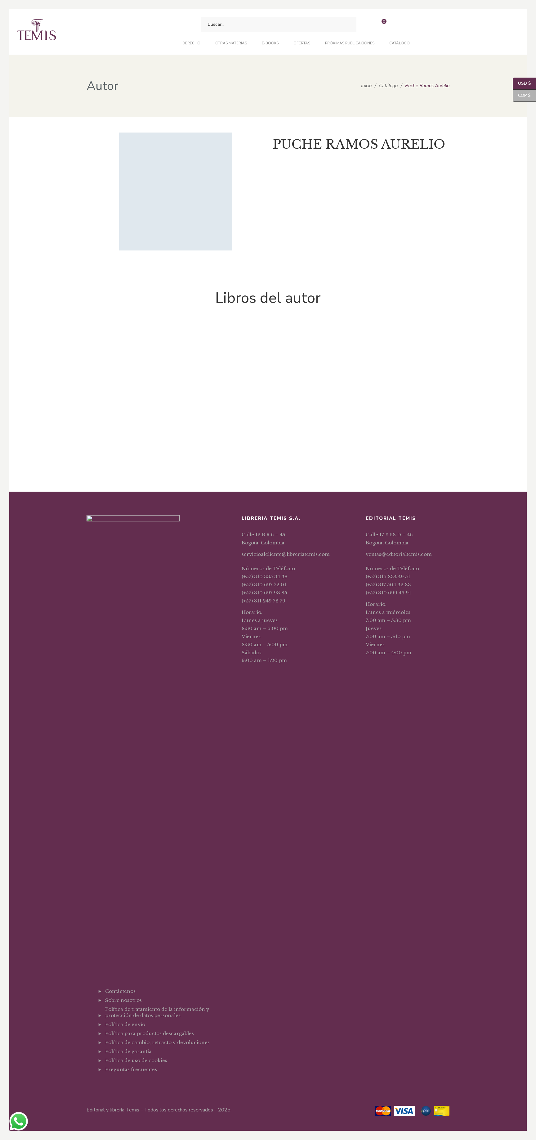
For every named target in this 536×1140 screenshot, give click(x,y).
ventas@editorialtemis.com (399, 554)
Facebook (107, 1085)
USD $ (522, 83)
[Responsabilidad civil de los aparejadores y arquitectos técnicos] (119, 374)
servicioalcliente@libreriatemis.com (286, 554)
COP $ (522, 95)
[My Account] (398, 24)
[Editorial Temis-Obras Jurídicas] (36, 32)
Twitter (122, 1085)
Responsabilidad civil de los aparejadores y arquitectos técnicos (119, 450)
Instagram (138, 1085)
